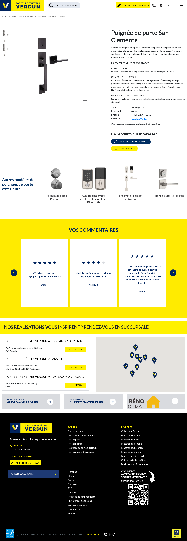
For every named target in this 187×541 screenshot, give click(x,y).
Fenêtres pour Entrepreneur (135, 464)
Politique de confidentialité (81, 496)
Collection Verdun (130, 431)
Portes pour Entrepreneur (81, 451)
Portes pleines (75, 443)
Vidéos (71, 513)
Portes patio (74, 439)
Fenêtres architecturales (133, 456)
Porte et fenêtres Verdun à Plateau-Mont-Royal (44, 376)
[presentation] (14, 272)
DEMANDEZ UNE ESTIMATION (135, 5)
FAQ (70, 488)
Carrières (73, 484)
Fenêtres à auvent (130, 439)
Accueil (5, 16)
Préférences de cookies (80, 500)
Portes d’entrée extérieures (82, 435)
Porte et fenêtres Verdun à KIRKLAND (45, 341)
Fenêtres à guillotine (131, 443)
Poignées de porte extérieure (23, 16)
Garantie (72, 492)
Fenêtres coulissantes (132, 447)
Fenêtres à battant (130, 435)
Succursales (74, 509)
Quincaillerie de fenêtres (133, 460)
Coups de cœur (75, 431)
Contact (97, 534)
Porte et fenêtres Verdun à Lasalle (34, 359)
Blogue (71, 476)
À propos (72, 471)
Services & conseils (77, 504)
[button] (125, 366)
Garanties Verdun (139, 118)
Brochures (73, 480)
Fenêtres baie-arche (131, 451)
